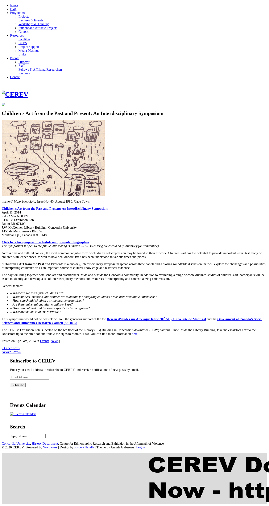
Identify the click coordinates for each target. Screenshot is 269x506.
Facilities (24, 39)
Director (23, 62)
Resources (17, 35)
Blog (13, 9)
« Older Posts (11, 348)
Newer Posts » (11, 352)
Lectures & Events (30, 20)
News (14, 5)
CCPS (22, 43)
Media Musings (28, 50)
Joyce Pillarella (84, 447)
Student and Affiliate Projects (37, 28)
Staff (21, 65)
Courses (23, 31)
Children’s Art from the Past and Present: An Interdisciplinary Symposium (55, 208)
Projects (23, 16)
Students (24, 73)
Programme (17, 12)
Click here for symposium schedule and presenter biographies (45, 242)
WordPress (50, 447)
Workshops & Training (33, 24)
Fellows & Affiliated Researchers (40, 69)
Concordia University (16, 443)
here (134, 334)
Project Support (28, 47)
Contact (15, 77)
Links (22, 54)
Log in (140, 447)
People (14, 58)
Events (44, 341)
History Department (45, 443)
